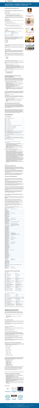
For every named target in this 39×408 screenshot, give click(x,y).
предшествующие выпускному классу (9, 179)
